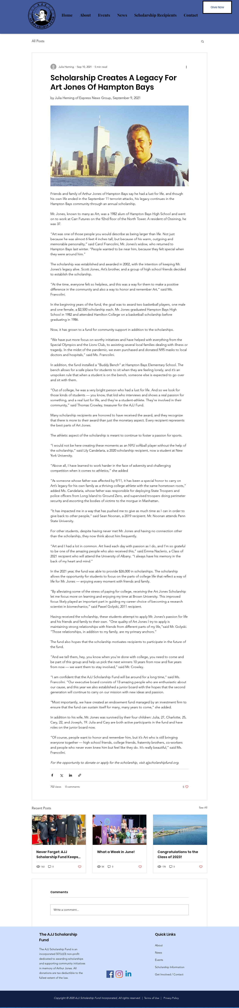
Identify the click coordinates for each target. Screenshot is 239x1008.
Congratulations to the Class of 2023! (178, 854)
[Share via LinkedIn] (70, 775)
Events (159, 960)
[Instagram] (119, 974)
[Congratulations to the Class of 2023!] (180, 830)
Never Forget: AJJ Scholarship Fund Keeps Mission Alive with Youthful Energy (57, 854)
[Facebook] (110, 974)
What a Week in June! (116, 852)
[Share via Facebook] (52, 775)
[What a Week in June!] (120, 830)
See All (203, 807)
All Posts (38, 41)
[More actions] (186, 67)
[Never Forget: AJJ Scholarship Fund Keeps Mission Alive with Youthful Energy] (59, 830)
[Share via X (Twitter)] (61, 775)
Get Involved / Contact (169, 974)
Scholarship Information (169, 967)
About (159, 945)
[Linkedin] (128, 974)
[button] (202, 41)
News (158, 952)
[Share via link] (79, 775)
